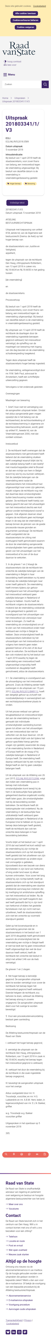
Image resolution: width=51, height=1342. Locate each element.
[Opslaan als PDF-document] (45, 1154)
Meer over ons (16, 1204)
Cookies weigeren (25, 27)
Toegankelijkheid (14, 1320)
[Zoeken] (45, 84)
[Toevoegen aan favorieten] (14, 1154)
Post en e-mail (16, 1245)
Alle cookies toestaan (25, 13)
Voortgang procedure (19, 1304)
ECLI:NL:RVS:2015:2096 (27, 778)
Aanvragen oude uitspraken (22, 1309)
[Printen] (22, 1154)
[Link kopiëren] (29, 1154)
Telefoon (13, 1236)
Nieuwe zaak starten (19, 1254)
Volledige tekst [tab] (17, 202)
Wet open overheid (18, 1250)
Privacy (28, 1320)
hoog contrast (14, 61)
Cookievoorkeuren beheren (25, 20)
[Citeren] (37, 1154)
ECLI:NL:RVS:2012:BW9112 (25, 691)
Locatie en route (17, 1241)
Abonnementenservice (20, 1295)
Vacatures (14, 1208)
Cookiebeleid (39, 6)
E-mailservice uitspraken (21, 1300)
